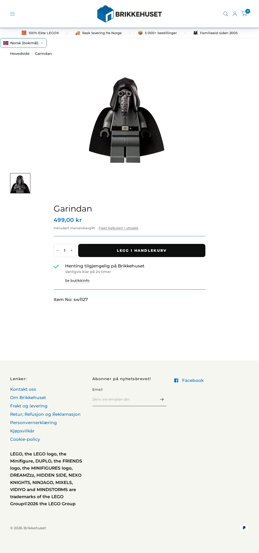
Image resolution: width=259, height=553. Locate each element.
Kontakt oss (23, 389)
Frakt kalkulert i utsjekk (118, 228)
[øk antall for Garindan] (71, 250)
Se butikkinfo (77, 280)
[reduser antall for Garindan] (57, 250)
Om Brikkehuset (28, 397)
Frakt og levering (29, 405)
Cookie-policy (25, 439)
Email (97, 389)
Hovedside (20, 53)
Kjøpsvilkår (22, 430)
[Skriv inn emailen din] (162, 399)
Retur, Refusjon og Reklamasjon (45, 414)
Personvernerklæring (33, 422)
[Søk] (226, 14)
